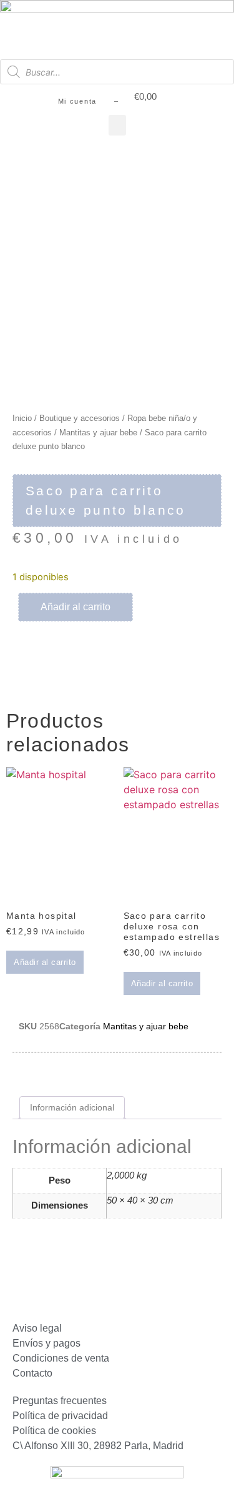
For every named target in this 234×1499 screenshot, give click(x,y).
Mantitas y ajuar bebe (98, 432)
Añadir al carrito (75, 606)
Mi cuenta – (88, 101)
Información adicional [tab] (72, 1107)
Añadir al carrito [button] (45, 962)
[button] (117, 125)
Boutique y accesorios (79, 418)
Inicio (22, 418)
